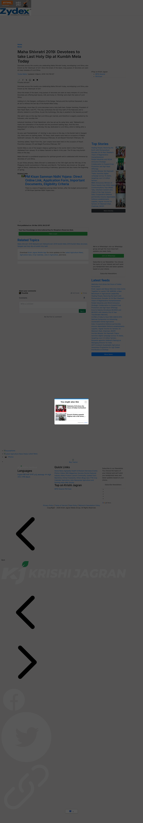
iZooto (86, 422)
